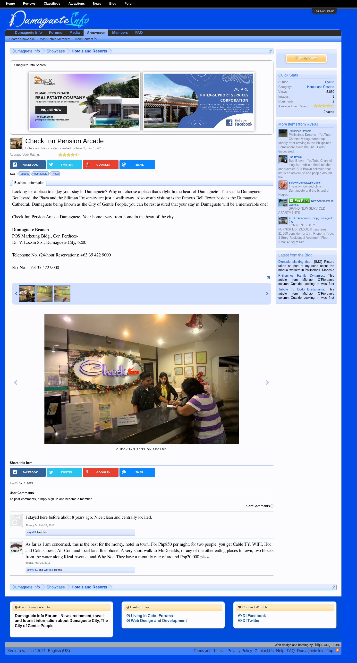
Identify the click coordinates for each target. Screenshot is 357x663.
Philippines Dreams (300, 130)
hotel (56, 173)
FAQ (139, 32)
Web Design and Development (158, 621)
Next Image (267, 382)
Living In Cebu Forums (151, 616)
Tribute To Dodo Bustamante (301, 289)
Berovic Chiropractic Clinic (304, 182)
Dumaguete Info (28, 32)
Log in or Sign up (324, 10)
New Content (84, 39)
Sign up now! (306, 58)
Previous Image (15, 382)
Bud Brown (295, 156)
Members (120, 32)
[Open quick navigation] (270, 51)
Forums (55, 32)
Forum (130, 3)
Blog (112, 3)
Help (280, 651)
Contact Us (264, 651)
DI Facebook (254, 616)
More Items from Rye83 (298, 124)
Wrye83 (31, 532)
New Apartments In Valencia (311, 202)
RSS (337, 650)
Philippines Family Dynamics (301, 275)
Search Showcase (22, 39)
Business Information (29, 183)
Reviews (29, 3)
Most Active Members (55, 39)
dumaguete (40, 173)
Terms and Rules (208, 651)
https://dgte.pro (327, 645)
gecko (29, 562)
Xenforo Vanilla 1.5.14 (26, 651)
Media (74, 32)
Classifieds (52, 3)
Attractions (76, 3)
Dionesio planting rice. (294, 262)
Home (10, 3)
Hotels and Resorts (38, 148)
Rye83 (80, 148)
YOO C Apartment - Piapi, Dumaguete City (311, 220)
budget (25, 173)
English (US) (59, 651)
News (97, 3)
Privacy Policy (240, 651)
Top (330, 651)
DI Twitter (251, 621)
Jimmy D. (31, 525)
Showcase (96, 33)
